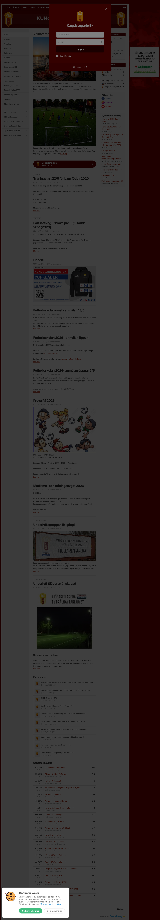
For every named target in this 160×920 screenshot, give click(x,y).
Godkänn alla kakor (30, 911)
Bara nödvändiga (54, 911)
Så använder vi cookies (50, 904)
